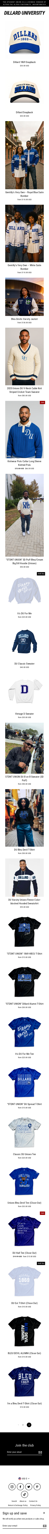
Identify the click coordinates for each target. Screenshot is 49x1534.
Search (14, 1501)
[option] (24, 155)
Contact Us (33, 1501)
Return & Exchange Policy (18, 1505)
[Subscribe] (40, 1452)
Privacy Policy (35, 1505)
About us (23, 1501)
